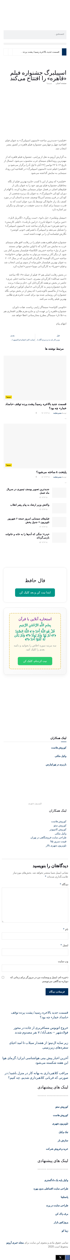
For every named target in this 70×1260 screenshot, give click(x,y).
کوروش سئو (61, 1106)
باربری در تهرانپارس (56, 764)
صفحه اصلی (61, 83)
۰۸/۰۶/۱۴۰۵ (45, 477)
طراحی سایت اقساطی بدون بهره (51, 1188)
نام (65, 929)
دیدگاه (64, 884)
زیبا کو (65, 1230)
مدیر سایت (57, 413)
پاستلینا (64, 1197)
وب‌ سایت (63, 961)
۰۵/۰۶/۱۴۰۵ (43, 542)
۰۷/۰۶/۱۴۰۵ (43, 497)
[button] (35, 44)
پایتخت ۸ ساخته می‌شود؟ (51, 472)
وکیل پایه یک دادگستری (56, 1180)
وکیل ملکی (60, 756)
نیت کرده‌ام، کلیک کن (35, 660)
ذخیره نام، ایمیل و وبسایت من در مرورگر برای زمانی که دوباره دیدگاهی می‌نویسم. (39, 979)
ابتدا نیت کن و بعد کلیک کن (35, 592)
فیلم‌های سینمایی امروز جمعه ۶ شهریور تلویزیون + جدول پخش (28, 520)
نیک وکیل (63, 1132)
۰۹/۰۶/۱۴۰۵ (45, 413)
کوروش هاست (58, 747)
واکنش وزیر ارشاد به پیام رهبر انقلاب (29, 504)
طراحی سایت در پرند (57, 1205)
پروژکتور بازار (61, 1222)
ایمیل (64, 945)
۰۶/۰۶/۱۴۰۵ (43, 527)
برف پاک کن (61, 1213)
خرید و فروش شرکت (57, 1148)
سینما (49, 83)
